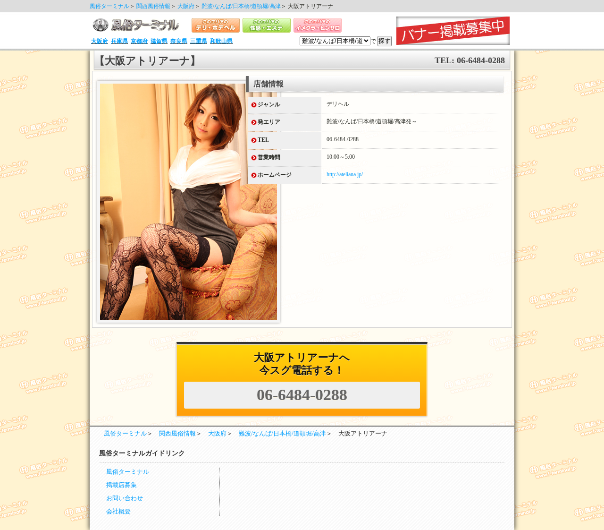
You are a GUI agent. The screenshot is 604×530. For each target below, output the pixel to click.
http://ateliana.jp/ (345, 174)
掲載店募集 (121, 485)
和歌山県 (221, 41)
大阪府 (185, 6)
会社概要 (118, 511)
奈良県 (178, 41)
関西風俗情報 (153, 6)
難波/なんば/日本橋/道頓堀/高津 (241, 6)
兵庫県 (119, 41)
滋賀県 (159, 41)
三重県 (198, 41)
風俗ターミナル (109, 6)
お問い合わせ (124, 498)
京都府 (139, 41)
